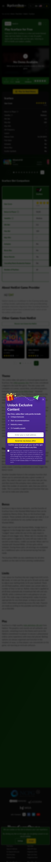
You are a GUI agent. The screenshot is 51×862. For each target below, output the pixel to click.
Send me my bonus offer (25, 440)
